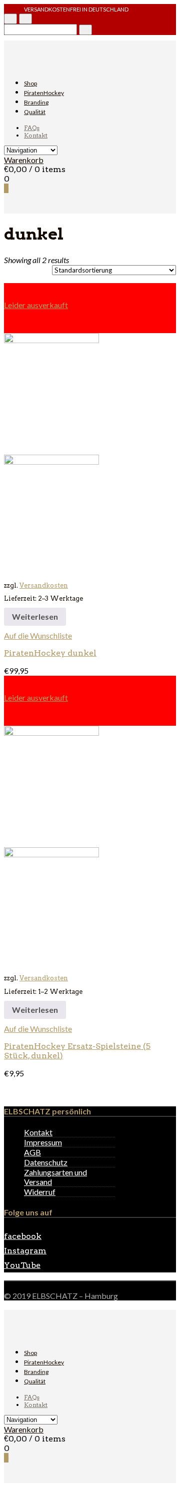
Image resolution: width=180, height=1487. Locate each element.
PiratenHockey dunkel (50, 653)
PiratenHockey (44, 93)
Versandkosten (44, 585)
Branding (36, 102)
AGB (32, 1152)
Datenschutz (46, 1162)
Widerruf (40, 1191)
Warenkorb (24, 160)
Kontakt (36, 135)
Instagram (25, 1250)
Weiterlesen (35, 616)
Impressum (43, 1142)
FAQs (32, 128)
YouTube (22, 1265)
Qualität (35, 112)
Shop (30, 83)
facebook (23, 1236)
